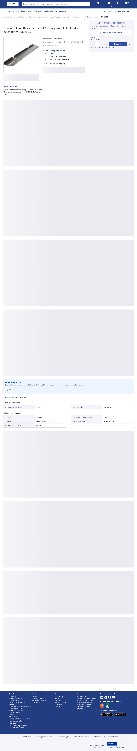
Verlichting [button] (13, 716)
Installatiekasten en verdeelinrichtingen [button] (16, 709)
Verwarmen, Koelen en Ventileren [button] (17, 703)
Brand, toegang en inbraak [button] (18, 726)
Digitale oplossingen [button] (84, 704)
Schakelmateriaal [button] (15, 712)
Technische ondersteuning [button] (87, 699)
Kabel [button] (11, 714)
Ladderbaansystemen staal (43, 17)
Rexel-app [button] (58, 704)
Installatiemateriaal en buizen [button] (20, 706)
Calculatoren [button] (81, 708)
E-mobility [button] (12, 697)
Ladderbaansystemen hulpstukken (68, 17)
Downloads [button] (36, 702)
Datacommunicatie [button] (16, 722)
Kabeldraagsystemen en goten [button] (20, 718)
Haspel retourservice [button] (84, 702)
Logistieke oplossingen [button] (85, 701)
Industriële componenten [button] (18, 720)
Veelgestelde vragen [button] (39, 701)
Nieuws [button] (57, 699)
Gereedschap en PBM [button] (17, 728)
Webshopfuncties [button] (83, 706)
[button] (44, 736)
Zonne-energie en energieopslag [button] (15, 700)
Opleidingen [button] (81, 697)
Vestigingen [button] (59, 701)
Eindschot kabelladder (91, 17)
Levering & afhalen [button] (38, 699)
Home (5, 17)
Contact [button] (34, 697)
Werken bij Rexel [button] (61, 702)
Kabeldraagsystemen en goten (21, 17)
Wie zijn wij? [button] (59, 697)
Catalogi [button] (57, 706)
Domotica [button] (12, 724)
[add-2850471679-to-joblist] (130, 44)
